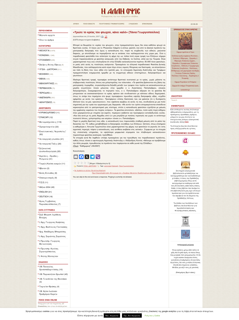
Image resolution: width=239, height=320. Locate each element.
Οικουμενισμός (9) (48, 177)
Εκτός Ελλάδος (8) (48, 173)
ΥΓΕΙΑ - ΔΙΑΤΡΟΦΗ (89, 166)
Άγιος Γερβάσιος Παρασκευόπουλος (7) (50, 202)
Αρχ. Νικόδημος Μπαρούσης (52, 231)
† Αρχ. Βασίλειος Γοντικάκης (53, 226)
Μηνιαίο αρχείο (47, 35)
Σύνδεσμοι (133, 24)
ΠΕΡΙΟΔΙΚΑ (44, 92)
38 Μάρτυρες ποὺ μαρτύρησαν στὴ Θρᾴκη (185, 71)
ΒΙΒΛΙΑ (42, 78)
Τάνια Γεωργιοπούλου (126, 166)
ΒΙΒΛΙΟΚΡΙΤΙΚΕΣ (46, 83)
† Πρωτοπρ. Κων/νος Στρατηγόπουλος (48, 250)
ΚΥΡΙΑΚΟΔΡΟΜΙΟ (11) (49, 112)
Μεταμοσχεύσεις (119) (50, 122)
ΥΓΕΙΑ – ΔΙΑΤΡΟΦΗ (48, 69)
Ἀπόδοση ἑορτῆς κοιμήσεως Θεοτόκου (185, 56)
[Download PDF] (106, 36)
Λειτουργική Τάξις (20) (50, 143)
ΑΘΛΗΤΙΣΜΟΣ (45, 102)
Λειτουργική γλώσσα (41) (51, 139)
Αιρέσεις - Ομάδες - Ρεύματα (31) (49, 157)
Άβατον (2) (44, 168)
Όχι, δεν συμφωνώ (132, 315)
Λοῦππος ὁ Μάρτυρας (180, 58)
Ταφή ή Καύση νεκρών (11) (52, 163)
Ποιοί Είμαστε (89, 24)
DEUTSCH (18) (46, 196)
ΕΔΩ (187, 122)
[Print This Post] (102, 36)
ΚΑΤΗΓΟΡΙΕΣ (45, 46)
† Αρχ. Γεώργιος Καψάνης (52, 222)
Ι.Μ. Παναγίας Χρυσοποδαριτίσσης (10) (51, 268)
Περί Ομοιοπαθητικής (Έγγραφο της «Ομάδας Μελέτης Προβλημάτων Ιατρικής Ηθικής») (128, 173)
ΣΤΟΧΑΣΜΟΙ (44, 59)
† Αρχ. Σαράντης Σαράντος (52, 236)
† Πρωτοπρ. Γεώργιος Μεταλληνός (49, 242)
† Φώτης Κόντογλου (48, 256)
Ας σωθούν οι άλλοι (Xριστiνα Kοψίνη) (90, 170)
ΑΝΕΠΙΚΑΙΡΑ (44, 97)
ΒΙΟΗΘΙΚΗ (44, 74)
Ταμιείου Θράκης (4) (49, 286)
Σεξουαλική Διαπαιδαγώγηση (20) (50, 150)
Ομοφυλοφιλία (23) (49, 126)
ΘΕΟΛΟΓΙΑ (44, 50)
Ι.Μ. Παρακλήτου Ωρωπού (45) (53, 274)
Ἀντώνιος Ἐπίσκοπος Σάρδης (185, 73)
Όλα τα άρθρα (46, 39)
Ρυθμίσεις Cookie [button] (152, 315)
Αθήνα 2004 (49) (46, 187)
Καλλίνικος (194, 68)
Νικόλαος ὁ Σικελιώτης (179, 76)
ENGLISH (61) (45, 191)
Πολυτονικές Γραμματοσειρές (111, 24)
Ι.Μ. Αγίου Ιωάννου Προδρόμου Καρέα (48, 292)
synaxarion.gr (185, 90)
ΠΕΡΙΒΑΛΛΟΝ (45, 88)
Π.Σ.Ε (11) (43, 182)
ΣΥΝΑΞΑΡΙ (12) (46, 117)
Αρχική (76, 24)
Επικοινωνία (147, 24)
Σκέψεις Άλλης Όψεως (50, 64)
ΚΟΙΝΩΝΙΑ (44, 55)
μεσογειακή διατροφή (111, 166)
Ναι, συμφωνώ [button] (111, 315)
